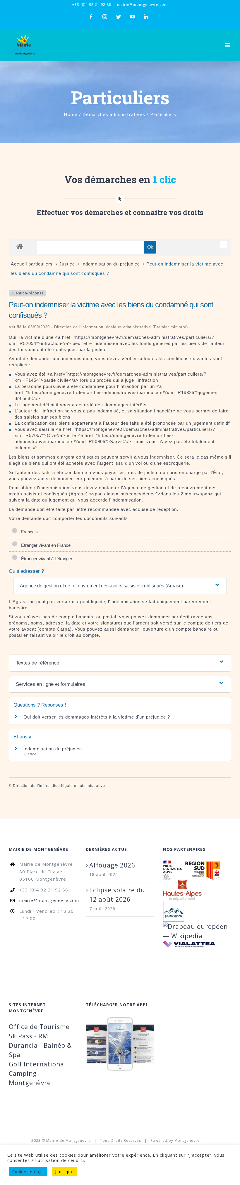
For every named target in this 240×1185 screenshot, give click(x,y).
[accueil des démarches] (19, 246)
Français (28, 531)
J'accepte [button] (64, 1171)
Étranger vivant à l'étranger (45, 558)
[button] (120, 586)
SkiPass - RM (28, 1036)
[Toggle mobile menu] (228, 45)
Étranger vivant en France (45, 545)
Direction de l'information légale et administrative (59, 786)
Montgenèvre (187, 1140)
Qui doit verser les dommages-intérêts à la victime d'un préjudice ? (96, 716)
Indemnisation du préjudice (111, 263)
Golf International (37, 1064)
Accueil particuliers (32, 263)
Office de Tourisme (39, 1027)
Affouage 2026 (112, 865)
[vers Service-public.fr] (223, 244)
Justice (67, 263)
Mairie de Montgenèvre (68, 1140)
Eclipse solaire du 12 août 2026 (117, 894)
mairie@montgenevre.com (142, 4)
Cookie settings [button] (28, 1171)
